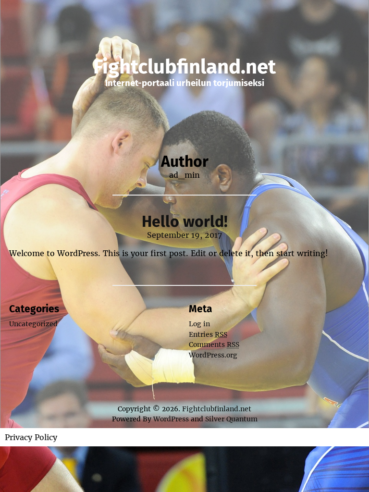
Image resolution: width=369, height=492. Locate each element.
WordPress (171, 419)
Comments (214, 344)
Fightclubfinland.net (184, 67)
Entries (208, 334)
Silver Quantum (231, 419)
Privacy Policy (31, 437)
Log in (199, 324)
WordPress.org (213, 355)
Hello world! (185, 221)
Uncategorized (33, 324)
